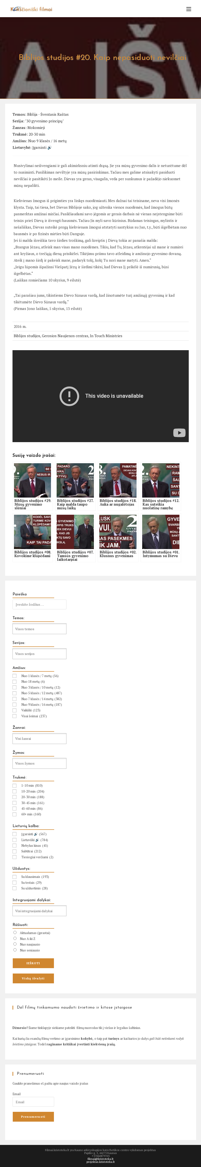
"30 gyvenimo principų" (44, 120)
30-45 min (32, 803)
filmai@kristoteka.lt (100, 1159)
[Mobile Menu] (187, 9)
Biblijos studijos (27, 335)
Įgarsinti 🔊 (42, 147)
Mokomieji (36, 127)
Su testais (31, 882)
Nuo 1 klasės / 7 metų (40, 676)
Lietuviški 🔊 (34, 840)
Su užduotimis (34, 888)
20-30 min (37, 134)
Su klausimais (35, 876)
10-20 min (32, 791)
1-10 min (32, 785)
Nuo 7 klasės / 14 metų (41, 699)
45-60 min (32, 808)
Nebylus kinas (34, 845)
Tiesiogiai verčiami (37, 857)
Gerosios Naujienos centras (65, 335)
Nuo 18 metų (33, 681)
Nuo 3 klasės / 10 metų (40, 687)
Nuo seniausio (30, 950)
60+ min (31, 814)
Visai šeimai (34, 716)
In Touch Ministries (106, 335)
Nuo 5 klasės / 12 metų (41, 693)
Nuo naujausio (30, 944)
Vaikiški (30, 710)
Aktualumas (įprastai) (35, 933)
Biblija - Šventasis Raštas (48, 114)
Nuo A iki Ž (27, 938)
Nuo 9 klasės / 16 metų (47, 140)
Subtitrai (31, 851)
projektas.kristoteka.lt (101, 1162)
